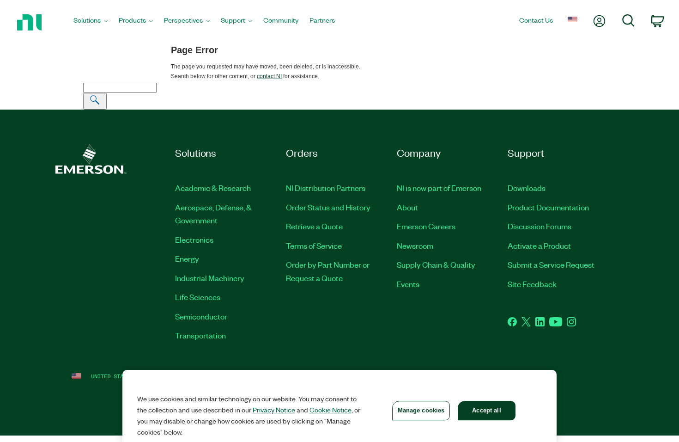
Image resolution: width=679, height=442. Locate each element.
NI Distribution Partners (325, 188)
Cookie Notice (330, 409)
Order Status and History (328, 207)
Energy (187, 258)
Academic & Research (213, 188)
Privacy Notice (274, 409)
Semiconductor (201, 316)
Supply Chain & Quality (436, 264)
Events (408, 284)
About (407, 207)
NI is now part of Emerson (439, 188)
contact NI (269, 76)
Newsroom (415, 245)
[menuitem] (90, 22)
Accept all (486, 410)
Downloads (527, 188)
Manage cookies (421, 410)
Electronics (194, 239)
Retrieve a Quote (314, 226)
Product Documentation (548, 207)
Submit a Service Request (551, 264)
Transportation (200, 335)
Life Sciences (197, 297)
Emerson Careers (426, 226)
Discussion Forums (539, 226)
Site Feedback (532, 284)
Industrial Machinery (209, 278)
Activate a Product (539, 245)
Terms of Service (314, 245)
